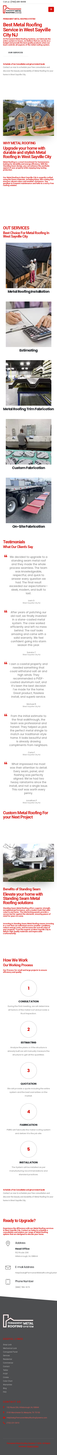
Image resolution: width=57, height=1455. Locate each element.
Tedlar (5, 1370)
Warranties (7, 1385)
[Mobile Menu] (51, 9)
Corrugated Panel (10, 1352)
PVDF (5, 1374)
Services (6, 1355)
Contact (6, 1366)
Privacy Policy (32, 1446)
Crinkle (6, 1377)
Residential (7, 1359)
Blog (5, 1388)
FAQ (4, 1392)
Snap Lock (7, 1345)
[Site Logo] (12, 9)
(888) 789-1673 (22, 1287)
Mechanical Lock (10, 1348)
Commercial (8, 1363)
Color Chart (7, 1381)
